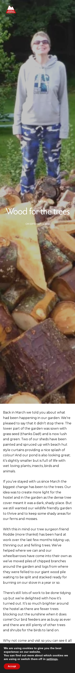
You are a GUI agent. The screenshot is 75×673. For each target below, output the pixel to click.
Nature (42, 201)
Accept (12, 666)
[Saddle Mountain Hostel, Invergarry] (11, 11)
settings (52, 659)
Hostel (32, 201)
